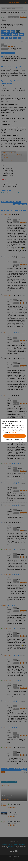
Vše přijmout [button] (14, 436)
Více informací (12, 432)
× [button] (24, 420)
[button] (14, 439)
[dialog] (14, 430)
